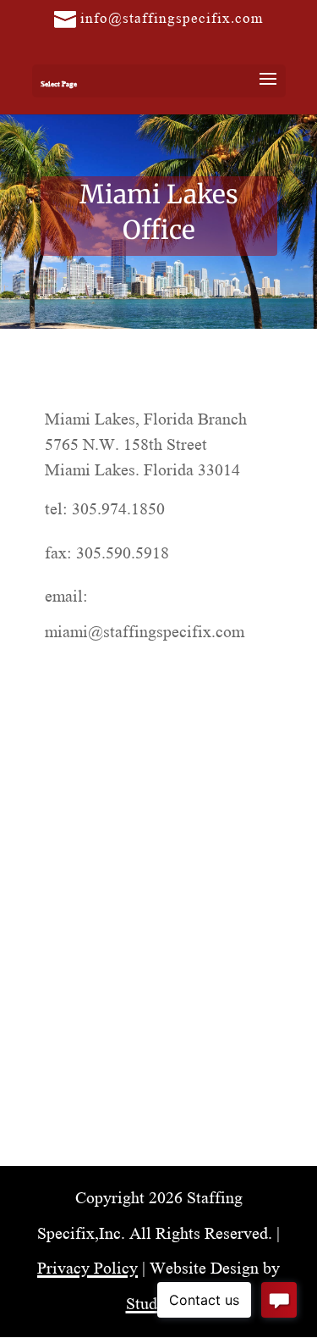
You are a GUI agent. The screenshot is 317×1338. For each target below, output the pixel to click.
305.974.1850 (118, 507)
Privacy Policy (87, 1266)
